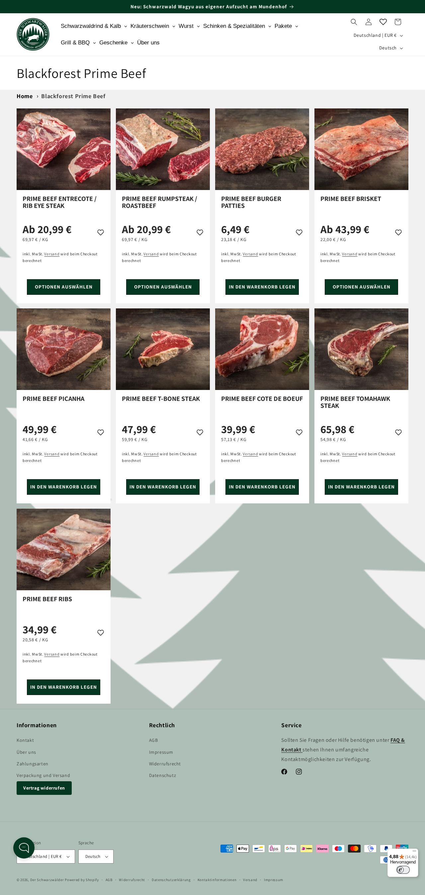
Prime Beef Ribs (47, 599)
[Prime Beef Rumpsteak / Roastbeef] (163, 149)
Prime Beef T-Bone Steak (161, 399)
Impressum (161, 752)
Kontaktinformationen (217, 879)
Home (25, 96)
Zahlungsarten (32, 764)
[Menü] (414, 853)
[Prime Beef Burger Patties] (262, 149)
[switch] (403, 870)
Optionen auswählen (64, 287)
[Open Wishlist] (383, 22)
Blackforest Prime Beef (73, 96)
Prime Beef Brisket (350, 199)
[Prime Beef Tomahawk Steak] (361, 349)
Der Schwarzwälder (47, 879)
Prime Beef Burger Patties (251, 202)
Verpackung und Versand (43, 775)
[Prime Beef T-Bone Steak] (163, 349)
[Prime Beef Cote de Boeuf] (262, 349)
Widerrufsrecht (165, 764)
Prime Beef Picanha (53, 399)
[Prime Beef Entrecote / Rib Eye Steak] (64, 149)
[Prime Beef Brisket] (361, 149)
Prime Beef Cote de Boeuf (262, 399)
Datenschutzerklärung (171, 879)
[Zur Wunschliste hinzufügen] (100, 232)
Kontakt (25, 740)
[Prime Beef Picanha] (64, 349)
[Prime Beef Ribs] (64, 549)
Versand (250, 879)
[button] (354, 22)
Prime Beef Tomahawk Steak (355, 402)
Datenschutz (162, 775)
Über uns (26, 752)
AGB (153, 740)
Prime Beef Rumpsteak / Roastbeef (159, 202)
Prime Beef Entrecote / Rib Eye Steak (60, 202)
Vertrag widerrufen (44, 788)
